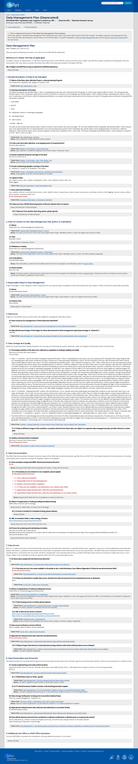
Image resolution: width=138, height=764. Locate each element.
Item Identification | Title (28, 86)
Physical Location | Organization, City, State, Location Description (42, 701)
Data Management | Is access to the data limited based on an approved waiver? (49, 574)
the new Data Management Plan (87, 38)
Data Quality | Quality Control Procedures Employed (37, 446)
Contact (46, 751)
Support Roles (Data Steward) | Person (33, 295)
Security (83, 751)
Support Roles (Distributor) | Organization (34, 594)
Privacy (77, 751)
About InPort (38, 751)
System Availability (67, 751)
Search (28, 10)
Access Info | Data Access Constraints (35, 585)
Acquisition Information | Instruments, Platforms (36, 200)
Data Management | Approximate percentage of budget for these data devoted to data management (53, 336)
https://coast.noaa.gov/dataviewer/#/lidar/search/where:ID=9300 (33, 614)
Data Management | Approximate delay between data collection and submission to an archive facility (53, 713)
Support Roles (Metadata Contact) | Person (34, 231)
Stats (37, 10)
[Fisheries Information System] (111, 759)
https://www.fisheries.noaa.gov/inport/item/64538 (25, 521)
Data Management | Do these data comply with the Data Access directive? (45, 564)
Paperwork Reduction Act (95, 751)
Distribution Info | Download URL (34, 619)
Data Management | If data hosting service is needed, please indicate (46, 606)
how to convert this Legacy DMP (116, 38)
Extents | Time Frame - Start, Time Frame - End (36, 160)
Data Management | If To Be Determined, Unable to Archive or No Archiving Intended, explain (54, 690)
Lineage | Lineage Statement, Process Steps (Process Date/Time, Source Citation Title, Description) (53, 424)
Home (8, 15)
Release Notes (55, 751)
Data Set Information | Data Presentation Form (36, 186)
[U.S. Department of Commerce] (131, 759)
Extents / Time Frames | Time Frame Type (34, 149)
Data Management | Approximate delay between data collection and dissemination (47, 641)
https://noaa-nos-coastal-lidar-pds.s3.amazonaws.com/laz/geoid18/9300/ (36, 616)
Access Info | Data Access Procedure (32, 632)
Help (45, 10)
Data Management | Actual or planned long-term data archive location (43, 673)
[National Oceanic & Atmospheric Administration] (124, 759)
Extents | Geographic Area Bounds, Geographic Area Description (41, 172)
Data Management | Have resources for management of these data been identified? (48, 326)
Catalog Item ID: (17, 15)
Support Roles (88, 264)
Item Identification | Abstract (29, 137)
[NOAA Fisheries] (118, 759)
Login (8, 10)
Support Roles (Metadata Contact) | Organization (36, 252)
